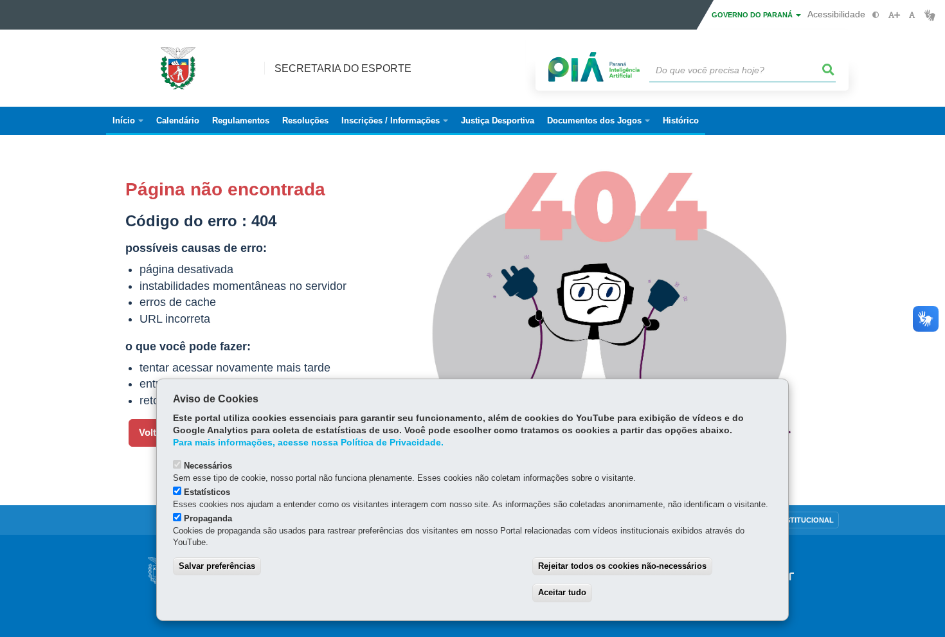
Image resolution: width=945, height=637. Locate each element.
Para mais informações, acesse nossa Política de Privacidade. (308, 442)
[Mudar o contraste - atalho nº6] (876, 15)
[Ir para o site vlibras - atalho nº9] (930, 15)
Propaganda (208, 518)
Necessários (208, 466)
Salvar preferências (217, 566)
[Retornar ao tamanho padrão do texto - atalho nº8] (912, 15)
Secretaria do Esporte (342, 68)
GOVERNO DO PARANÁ (753, 15)
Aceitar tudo (562, 592)
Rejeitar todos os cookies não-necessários (622, 566)
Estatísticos (207, 492)
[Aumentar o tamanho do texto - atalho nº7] (894, 15)
